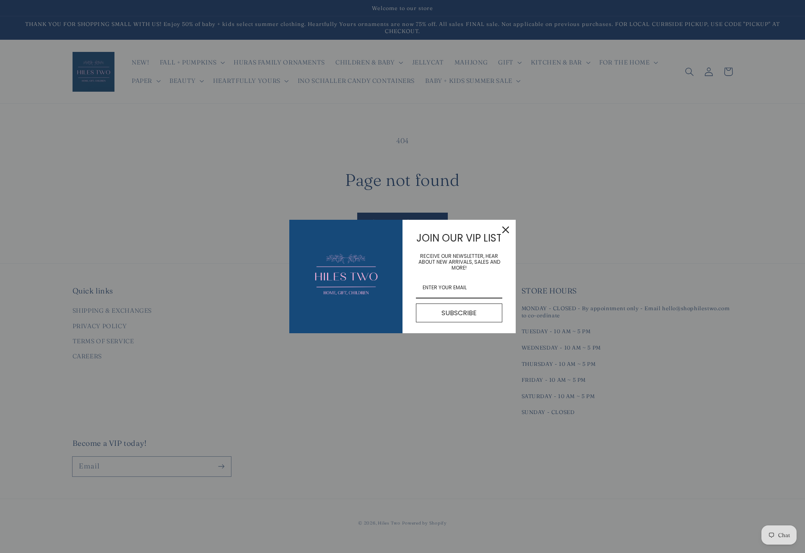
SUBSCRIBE (459, 313)
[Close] (506, 230)
